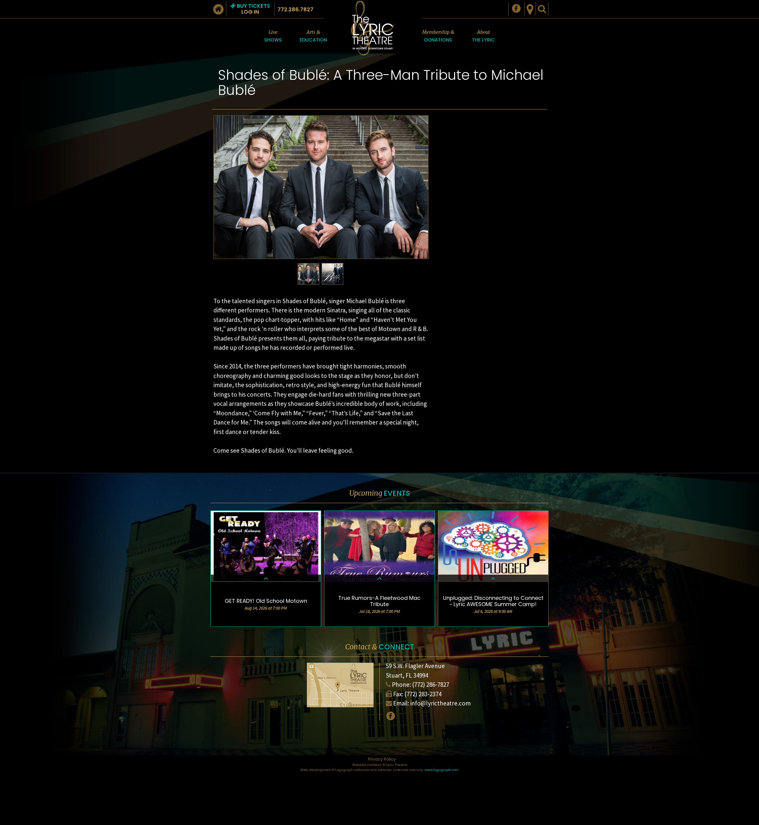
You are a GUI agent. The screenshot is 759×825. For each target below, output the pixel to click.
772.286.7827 (295, 9)
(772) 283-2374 (422, 694)
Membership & (438, 36)
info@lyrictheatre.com (440, 703)
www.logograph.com (442, 769)
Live (273, 36)
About (483, 36)
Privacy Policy (382, 759)
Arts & (313, 36)
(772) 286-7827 (430, 685)
